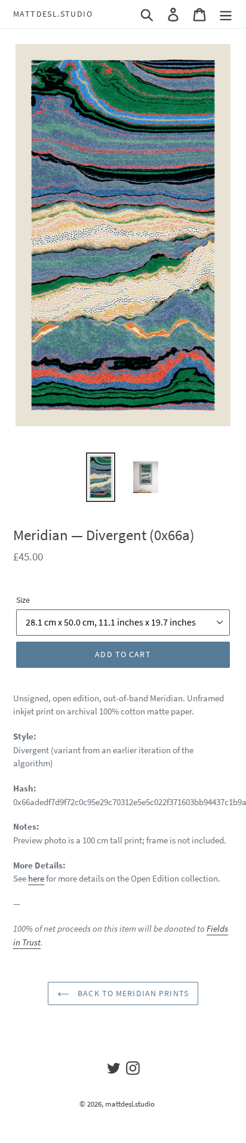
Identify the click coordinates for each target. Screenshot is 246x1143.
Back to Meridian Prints (132, 993)
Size (23, 599)
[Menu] (226, 14)
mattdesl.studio (53, 14)
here (36, 878)
